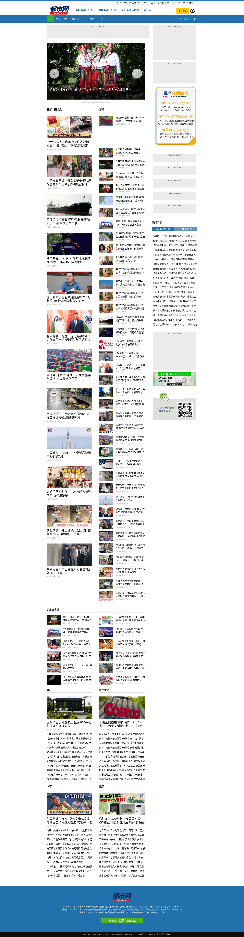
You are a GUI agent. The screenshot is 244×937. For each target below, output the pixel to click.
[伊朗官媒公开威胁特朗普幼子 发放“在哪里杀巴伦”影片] (106, 344)
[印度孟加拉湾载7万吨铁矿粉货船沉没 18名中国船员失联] (69, 205)
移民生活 (75, 18)
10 (108, 102)
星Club (148, 10)
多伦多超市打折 (84, 10)
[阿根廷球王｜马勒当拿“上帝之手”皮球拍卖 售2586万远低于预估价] (106, 452)
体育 (84, 18)
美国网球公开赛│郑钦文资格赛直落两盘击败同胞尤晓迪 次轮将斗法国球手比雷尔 (69, 822)
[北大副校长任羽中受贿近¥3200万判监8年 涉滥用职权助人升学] (69, 283)
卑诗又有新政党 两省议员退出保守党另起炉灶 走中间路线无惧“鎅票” (129, 416)
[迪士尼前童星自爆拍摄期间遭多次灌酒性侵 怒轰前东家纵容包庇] (106, 248)
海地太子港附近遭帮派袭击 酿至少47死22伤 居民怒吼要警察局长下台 (130, 404)
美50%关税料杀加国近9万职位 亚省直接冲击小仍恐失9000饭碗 (130, 296)
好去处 (101, 18)
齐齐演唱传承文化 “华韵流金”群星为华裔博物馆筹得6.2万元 (77, 656)
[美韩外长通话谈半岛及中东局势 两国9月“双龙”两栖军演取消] (106, 380)
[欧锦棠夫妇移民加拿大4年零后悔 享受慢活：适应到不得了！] (106, 560)
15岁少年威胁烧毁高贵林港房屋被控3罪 (67, 747)
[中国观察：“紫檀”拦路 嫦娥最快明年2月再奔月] (69, 438)
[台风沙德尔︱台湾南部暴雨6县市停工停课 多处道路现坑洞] (69, 399)
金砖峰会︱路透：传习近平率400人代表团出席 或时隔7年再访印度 (69, 338)
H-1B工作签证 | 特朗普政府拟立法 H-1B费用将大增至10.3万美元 (129, 464)
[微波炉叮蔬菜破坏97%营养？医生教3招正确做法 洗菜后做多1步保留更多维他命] (122, 804)
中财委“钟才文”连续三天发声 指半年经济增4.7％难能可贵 (69, 376)
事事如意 (176, 2)
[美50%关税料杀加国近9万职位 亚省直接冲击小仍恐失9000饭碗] (106, 296)
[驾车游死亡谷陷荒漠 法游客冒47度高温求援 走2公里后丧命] (106, 284)
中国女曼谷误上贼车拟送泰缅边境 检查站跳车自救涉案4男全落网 (69, 182)
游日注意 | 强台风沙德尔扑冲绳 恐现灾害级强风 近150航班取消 (130, 200)
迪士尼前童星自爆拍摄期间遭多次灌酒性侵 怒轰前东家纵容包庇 (130, 248)
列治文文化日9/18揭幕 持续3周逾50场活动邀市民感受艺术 (130, 656)
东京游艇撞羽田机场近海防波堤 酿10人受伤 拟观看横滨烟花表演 (130, 164)
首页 (50, 18)
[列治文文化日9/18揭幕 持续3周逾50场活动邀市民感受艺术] (106, 656)
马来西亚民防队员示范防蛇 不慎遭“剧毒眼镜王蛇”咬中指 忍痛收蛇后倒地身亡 (130, 428)
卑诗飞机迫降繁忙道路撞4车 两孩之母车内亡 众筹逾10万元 (131, 584)
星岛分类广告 (163, 2)
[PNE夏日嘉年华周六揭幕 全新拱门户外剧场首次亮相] (106, 632)
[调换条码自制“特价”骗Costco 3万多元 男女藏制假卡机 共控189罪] (106, 121)
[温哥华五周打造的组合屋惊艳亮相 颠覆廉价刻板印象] (69, 707)
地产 (65, 18)
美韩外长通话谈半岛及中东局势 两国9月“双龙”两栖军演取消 (130, 380)
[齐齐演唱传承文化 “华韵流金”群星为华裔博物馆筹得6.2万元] (54, 656)
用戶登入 (182, 11)
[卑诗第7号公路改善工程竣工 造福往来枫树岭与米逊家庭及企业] (106, 236)
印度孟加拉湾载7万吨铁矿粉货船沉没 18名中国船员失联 (68, 221)
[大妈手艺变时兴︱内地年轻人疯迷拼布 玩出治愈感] (69, 477)
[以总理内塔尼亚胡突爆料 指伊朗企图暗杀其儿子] (106, 260)
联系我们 (128, 934)
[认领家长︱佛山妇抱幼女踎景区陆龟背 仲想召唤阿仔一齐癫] (69, 516)
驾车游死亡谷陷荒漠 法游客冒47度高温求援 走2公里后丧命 (130, 284)
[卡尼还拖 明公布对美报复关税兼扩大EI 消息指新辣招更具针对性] (106, 524)
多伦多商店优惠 (130, 10)
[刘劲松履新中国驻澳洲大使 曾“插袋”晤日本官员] (69, 555)
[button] (194, 19)
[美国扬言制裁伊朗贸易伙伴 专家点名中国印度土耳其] (106, 152)
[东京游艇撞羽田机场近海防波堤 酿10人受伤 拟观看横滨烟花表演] (106, 164)
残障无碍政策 (117, 934)
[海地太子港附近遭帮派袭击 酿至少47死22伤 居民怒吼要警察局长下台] (106, 404)
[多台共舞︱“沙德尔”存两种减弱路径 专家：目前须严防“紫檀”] (69, 244)
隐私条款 (106, 934)
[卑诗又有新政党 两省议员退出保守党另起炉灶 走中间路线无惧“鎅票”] (106, 416)
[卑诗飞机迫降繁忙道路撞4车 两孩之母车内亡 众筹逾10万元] (106, 584)
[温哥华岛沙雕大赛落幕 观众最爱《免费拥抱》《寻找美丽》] (106, 668)
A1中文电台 (188, 2)
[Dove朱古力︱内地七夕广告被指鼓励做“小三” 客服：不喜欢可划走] (69, 127)
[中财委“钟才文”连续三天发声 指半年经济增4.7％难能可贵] (69, 360)
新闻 (58, 18)
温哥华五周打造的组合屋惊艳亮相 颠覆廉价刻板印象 (69, 724)
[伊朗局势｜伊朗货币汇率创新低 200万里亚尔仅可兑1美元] (106, 488)
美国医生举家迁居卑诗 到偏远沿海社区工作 (68, 770)
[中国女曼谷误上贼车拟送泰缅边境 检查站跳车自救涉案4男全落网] (69, 166)
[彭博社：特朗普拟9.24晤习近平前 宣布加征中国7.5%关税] (106, 512)
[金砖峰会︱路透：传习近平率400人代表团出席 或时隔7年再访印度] (69, 321)
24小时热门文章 (163, 229)
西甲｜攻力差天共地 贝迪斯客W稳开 (65, 862)
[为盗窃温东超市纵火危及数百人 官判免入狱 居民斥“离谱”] (106, 548)
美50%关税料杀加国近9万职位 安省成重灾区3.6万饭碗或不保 (130, 308)
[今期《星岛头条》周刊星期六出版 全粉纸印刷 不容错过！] (106, 680)
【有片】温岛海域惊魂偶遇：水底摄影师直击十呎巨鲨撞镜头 (77, 680)
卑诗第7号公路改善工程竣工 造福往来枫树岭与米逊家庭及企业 (130, 236)
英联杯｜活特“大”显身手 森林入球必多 (66, 875)
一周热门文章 (186, 229)
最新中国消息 (54, 109)
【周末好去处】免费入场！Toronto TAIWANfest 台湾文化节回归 (77, 644)
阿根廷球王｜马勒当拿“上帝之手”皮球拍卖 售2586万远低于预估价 (130, 452)
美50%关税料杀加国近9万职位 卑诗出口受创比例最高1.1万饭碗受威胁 (130, 272)
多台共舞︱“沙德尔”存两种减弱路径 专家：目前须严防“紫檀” (68, 260)
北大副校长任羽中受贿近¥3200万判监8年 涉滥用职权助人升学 (68, 299)
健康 (92, 18)
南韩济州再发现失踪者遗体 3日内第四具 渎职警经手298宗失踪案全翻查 (130, 536)
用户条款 (96, 934)
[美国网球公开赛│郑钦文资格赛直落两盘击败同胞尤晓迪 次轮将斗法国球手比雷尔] (69, 804)
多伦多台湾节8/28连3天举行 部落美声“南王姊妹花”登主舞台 (130, 188)
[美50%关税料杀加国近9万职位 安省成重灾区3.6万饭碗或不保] (106, 308)
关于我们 (87, 934)
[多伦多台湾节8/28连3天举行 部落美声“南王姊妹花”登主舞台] (106, 188)
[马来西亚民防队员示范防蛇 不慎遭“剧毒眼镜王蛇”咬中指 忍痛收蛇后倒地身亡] (106, 428)
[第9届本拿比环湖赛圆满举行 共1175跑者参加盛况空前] (106, 224)
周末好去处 (53, 609)
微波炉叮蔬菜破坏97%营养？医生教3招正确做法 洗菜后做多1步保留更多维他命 (122, 822)
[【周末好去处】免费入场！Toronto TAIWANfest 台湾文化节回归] (54, 644)
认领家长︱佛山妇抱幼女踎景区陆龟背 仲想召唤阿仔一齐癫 (69, 532)
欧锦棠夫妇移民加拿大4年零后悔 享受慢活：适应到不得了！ (130, 560)
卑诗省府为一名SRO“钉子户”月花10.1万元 (68, 774)
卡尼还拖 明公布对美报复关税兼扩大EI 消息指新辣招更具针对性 (130, 524)
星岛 (153, 2)
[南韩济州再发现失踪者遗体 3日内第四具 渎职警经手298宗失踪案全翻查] (106, 536)
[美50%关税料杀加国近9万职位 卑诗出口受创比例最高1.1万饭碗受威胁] (106, 272)
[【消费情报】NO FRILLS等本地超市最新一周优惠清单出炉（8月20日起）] (106, 620)
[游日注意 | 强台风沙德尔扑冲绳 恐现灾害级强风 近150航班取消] (106, 200)
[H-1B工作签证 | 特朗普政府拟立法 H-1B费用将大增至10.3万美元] (106, 464)
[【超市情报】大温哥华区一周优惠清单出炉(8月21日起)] (106, 644)
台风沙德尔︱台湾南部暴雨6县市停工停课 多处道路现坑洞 (68, 415)
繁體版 (186, 18)
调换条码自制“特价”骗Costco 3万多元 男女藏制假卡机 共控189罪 (130, 121)
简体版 (179, 18)
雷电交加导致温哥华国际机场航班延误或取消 (121, 752)
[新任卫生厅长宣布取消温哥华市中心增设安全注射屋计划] (106, 392)
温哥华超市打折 (107, 10)
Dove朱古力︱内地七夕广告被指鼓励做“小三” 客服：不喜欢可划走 (69, 143)
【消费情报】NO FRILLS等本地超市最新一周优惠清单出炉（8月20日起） (130, 620)
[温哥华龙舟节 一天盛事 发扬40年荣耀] (54, 668)
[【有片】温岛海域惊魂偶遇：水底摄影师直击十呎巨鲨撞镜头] (54, 680)
